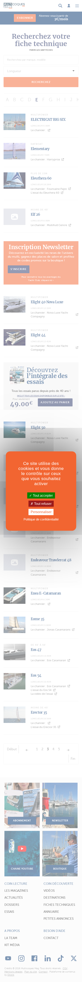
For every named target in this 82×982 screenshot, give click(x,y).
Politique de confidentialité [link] (41, 519)
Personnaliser (41, 512)
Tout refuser (42, 504)
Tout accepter (42, 495)
